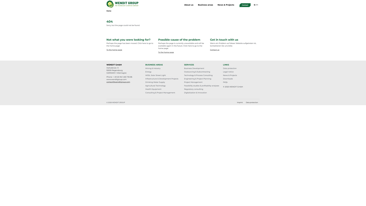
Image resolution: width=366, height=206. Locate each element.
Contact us (214, 50)
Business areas (205, 5)
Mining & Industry (153, 68)
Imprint (240, 102)
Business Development (194, 68)
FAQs (225, 82)
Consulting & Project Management (160, 93)
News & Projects (226, 5)
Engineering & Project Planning (197, 79)
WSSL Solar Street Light (155, 75)
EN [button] (256, 5)
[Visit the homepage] (122, 4)
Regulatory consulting (193, 89)
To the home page (114, 50)
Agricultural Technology (155, 86)
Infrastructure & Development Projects (161, 79)
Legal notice (228, 72)
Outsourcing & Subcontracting (197, 72)
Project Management (193, 82)
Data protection (230, 68)
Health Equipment (153, 89)
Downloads (228, 79)
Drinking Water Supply (155, 82)
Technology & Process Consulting (198, 75)
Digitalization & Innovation (195, 93)
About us (188, 5)
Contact (245, 5)
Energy (148, 72)
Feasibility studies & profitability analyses (201, 86)
